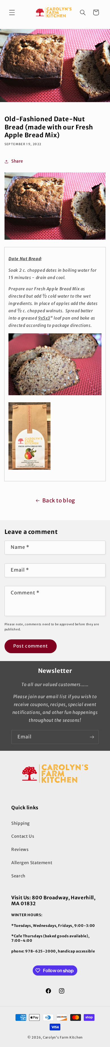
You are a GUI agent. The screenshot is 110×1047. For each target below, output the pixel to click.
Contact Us (22, 836)
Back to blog (58, 500)
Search (18, 876)
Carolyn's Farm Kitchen (63, 1037)
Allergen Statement (31, 862)
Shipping (20, 823)
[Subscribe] (91, 737)
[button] (11, 12)
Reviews (19, 849)
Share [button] (17, 161)
